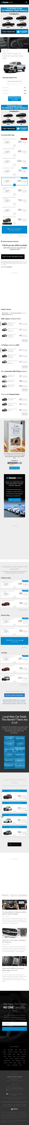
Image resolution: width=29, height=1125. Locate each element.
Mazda (22, 1058)
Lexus (6, 1058)
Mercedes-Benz (7, 1060)
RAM (10, 1062)
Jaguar (9, 1056)
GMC (14, 1054)
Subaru (19, 1062)
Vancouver (23, 700)
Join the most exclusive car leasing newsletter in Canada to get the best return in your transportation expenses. (14, 1017)
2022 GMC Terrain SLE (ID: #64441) (9, 139)
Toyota (8, 1065)
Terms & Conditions (18, 1104)
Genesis (9, 1054)
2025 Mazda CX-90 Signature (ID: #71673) (8, 601)
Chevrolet (10, 1052)
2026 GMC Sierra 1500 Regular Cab (12, 355)
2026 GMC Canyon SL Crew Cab (13, 329)
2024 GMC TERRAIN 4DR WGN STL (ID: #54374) (9, 198)
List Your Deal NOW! (15, 229)
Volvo (20, 1065)
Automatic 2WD (10, 331)
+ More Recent (24, 647)
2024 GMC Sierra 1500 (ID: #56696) (9, 178)
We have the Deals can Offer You (14, 1007)
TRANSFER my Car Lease (14, 640)
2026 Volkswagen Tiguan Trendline (12, 404)
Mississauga (9, 749)
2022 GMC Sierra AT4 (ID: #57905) (9, 158)
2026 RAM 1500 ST (11, 375)
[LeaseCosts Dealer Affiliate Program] (14, 495)
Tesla (24, 1062)
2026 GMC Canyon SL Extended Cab (12, 323)
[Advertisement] (14, 289)
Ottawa (14, 701)
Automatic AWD (10, 325)
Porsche (5, 1062)
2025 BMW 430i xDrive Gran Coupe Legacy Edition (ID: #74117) (8, 582)
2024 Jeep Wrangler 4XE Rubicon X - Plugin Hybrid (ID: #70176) (8, 676)
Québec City (20, 755)
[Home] (7, 2)
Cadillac (4, 1052)
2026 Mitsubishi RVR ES (12, 409)
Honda (18, 1054)
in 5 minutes (15, 98)
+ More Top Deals (23, 684)
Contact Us (23, 1106)
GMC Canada (5, 313)
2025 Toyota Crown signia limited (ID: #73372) (8, 591)
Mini (13, 1060)
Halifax (4, 703)
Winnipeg (9, 703)
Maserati (17, 1058)
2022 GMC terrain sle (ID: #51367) (9, 207)
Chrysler (16, 1052)
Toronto (18, 700)
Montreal (5, 701)
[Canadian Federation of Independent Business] (14, 1094)
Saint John (19, 703)
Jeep (14, 1056)
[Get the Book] (14, 436)
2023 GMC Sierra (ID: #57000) (8, 168)
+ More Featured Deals (22, 609)
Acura (5, 1049)
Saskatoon (13, 703)
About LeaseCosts (16, 1106)
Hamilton (10, 701)
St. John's (24, 703)
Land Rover (23, 1056)
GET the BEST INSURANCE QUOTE (13, 256)
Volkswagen (14, 1065)
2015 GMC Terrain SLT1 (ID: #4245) (9, 216)
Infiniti (4, 1056)
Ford (5, 1054)
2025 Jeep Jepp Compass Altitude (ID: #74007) (8, 629)
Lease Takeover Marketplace (15, 695)
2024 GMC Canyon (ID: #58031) (9, 148)
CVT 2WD (9, 410)
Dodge (21, 1052)
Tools (7, 50)
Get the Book (15, 468)
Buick (24, 1049)
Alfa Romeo (10, 1049)
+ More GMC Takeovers (21, 235)
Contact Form (18, 1087)
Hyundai (23, 1054)
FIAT (25, 1052)
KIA (18, 1056)
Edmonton (23, 701)
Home (3, 50)
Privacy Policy (9, 1104)
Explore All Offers (15, 844)
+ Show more (24, 340)
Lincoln (11, 1058)
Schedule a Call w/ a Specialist (17, 1088)
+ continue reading (14, 923)
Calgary (18, 701)
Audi (16, 1049)
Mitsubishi (18, 1060)
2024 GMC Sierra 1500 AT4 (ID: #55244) (8, 188)
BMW (20, 1049)
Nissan (23, 1060)
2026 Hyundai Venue (12, 398)
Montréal (19, 749)
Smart (14, 1062)
